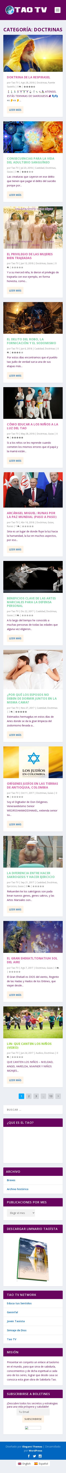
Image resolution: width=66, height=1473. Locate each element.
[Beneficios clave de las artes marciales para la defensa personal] (33, 577)
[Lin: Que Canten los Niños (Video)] (33, 1022)
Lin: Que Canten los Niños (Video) (29, 1046)
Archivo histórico (17, 1189)
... (43, 1096)
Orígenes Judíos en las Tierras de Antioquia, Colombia (32, 785)
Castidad (39, 167)
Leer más (15, 109)
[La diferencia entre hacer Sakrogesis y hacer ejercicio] (33, 852)
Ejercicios (12, 886)
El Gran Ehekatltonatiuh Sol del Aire (32, 960)
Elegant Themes (32, 1446)
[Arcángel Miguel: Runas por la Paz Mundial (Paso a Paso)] (33, 490)
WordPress (35, 1450)
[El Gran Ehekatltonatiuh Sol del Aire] (33, 937)
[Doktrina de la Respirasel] (33, 53)
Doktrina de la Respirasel (28, 77)
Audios (39, 1053)
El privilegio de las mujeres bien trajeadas (30, 256)
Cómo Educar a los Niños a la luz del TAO (32, 426)
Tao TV (15, 82)
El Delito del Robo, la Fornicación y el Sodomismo (31, 341)
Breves (11, 1180)
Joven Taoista (16, 1321)
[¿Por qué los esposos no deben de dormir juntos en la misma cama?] (33, 669)
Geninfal (12, 1312)
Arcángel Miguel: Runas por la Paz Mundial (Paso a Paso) (31, 515)
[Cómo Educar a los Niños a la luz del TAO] (33, 403)
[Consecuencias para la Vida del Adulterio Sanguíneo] (33, 137)
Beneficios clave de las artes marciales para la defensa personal (31, 602)
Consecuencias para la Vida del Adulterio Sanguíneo (30, 160)
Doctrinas (42, 82)
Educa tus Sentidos (19, 1303)
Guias (10, 171)
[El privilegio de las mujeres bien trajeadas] (33, 227)
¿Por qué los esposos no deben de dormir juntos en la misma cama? (32, 698)
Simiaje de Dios (16, 1330)
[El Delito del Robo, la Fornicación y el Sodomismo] (33, 318)
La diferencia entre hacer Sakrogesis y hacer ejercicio (31, 875)
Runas (10, 526)
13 (50, 1096)
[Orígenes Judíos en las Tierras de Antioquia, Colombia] (33, 762)
